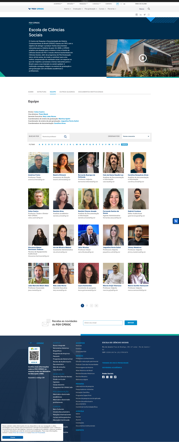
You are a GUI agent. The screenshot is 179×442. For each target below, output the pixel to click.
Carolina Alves (60, 123)
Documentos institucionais (90, 92)
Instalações (80, 423)
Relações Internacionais (62, 415)
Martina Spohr (64, 119)
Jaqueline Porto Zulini (69, 121)
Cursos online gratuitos (62, 417)
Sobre (30, 92)
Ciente (12, 437)
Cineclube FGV (81, 352)
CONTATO (109, 4)
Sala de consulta (59, 367)
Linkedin (141, 14)
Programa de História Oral (63, 359)
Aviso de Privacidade (38, 432)
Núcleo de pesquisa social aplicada (88, 398)
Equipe (53, 92)
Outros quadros (67, 92)
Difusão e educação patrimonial (87, 361)
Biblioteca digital (82, 379)
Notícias (79, 345)
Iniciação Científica (82, 392)
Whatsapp (149, 15)
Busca (141, 9)
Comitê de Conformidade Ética (86, 407)
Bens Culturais (58, 409)
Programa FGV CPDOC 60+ (63, 387)
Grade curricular (59, 379)
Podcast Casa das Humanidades (87, 364)
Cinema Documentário (61, 412)
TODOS (124, 144)
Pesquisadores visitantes (84, 389)
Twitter (145, 14)
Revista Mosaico (81, 376)
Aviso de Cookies (18, 432)
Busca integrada (59, 345)
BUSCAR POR (34, 136)
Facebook (137, 15)
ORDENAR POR (114, 136)
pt (118, 4)
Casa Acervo (57, 370)
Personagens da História (84, 367)
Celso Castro (39, 112)
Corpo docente (58, 385)
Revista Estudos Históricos (85, 373)
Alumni (78, 420)
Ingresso (56, 382)
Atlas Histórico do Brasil (84, 370)
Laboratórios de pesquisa (85, 386)
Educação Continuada (61, 420)
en (121, 4)
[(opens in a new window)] (142, 58)
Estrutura (41, 92)
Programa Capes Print (83, 395)
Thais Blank (43, 114)
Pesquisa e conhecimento (85, 358)
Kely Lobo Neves (49, 116)
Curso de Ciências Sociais (62, 377)
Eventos (79, 349)
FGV (85, 1)
